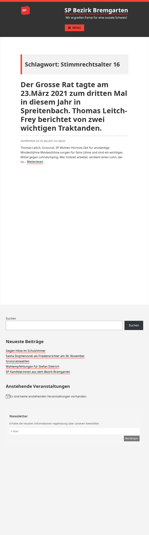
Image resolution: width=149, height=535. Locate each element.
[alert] (74, 396)
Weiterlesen (35, 162)
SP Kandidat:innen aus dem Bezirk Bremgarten (38, 372)
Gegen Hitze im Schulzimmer (26, 351)
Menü (76, 28)
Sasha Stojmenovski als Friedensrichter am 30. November (45, 356)
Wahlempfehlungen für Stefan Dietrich (32, 366)
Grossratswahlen (17, 361)
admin (62, 140)
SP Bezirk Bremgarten (96, 10)
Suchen (11, 318)
